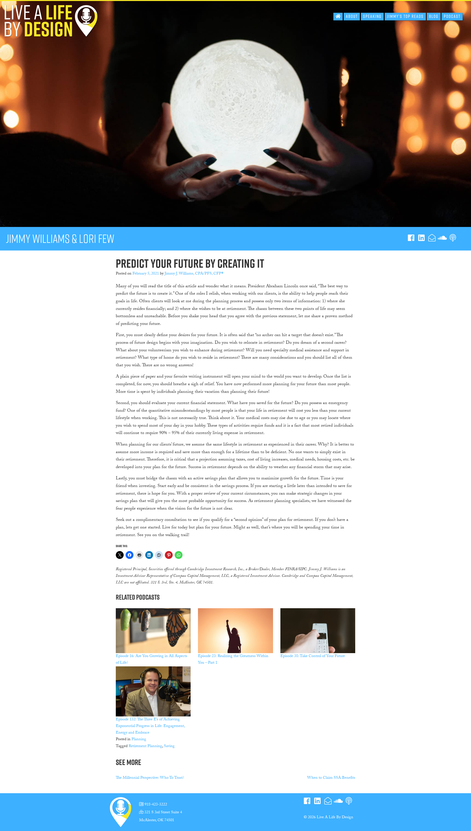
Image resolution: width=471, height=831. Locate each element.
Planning (138, 739)
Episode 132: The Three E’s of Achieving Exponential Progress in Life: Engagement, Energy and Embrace (150, 726)
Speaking (372, 16)
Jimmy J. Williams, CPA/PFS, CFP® (194, 274)
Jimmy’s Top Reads (405, 16)
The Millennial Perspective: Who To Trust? (150, 778)
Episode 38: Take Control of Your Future (312, 656)
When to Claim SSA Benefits (331, 778)
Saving (169, 746)
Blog (433, 16)
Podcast (452, 16)
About (352, 16)
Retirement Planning (145, 746)
